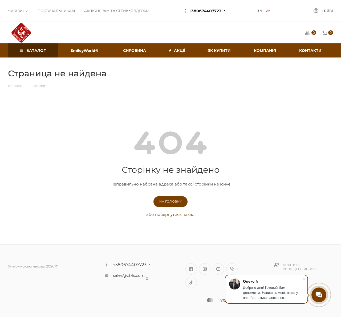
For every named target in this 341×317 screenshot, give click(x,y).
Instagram (204, 269)
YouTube (218, 269)
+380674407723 (205, 10)
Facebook (191, 269)
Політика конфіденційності (299, 267)
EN (259, 11)
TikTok (191, 282)
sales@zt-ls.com (129, 275)
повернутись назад (175, 214)
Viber (232, 269)
